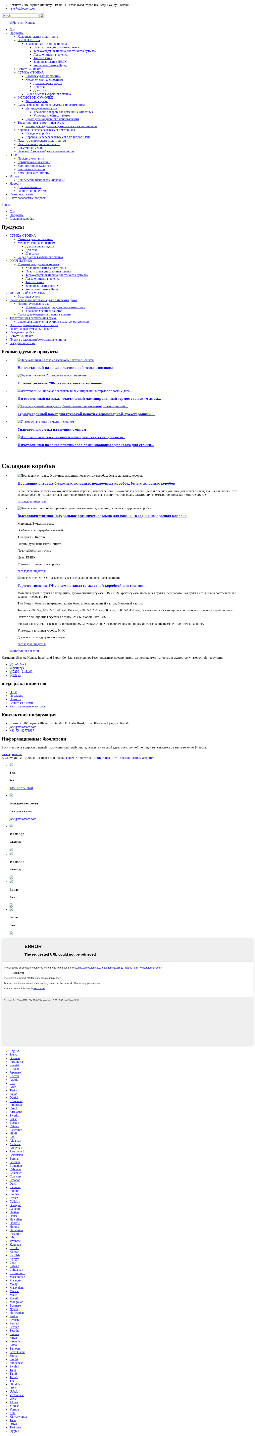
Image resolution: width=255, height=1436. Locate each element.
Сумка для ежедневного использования (52, 119)
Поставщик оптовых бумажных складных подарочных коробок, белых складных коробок (96, 483)
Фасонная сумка (37, 101)
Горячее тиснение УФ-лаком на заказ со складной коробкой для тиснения (81, 585)
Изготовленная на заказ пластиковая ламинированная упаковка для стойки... (86, 445)
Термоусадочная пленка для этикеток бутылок (64, 51)
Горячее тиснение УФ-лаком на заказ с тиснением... (62, 383)
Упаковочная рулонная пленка (46, 43)
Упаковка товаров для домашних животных (63, 112)
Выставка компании (31, 169)
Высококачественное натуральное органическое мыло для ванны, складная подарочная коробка (102, 516)
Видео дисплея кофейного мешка (48, 94)
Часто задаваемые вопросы (28, 198)
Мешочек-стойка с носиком (44, 79)
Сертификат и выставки (34, 162)
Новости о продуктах (32, 190)
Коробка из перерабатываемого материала (46, 129)
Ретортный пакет (29, 69)
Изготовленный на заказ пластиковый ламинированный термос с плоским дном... (89, 398)
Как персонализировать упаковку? (41, 180)
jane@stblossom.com (23, 8)
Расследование (12, 754)
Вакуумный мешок (30, 147)
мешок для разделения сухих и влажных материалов (61, 126)
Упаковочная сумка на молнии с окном (52, 429)
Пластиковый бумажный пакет (39, 144)
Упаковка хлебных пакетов (51, 115)
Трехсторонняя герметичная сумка (41, 122)
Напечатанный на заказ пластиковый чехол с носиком (65, 367)
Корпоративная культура (34, 165)
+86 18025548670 (21, 788)
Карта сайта (102, 757)
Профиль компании (31, 158)
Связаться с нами (21, 194)
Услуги (14, 176)
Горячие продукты (78, 757)
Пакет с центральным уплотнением (42, 140)
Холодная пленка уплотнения (38, 36)
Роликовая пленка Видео (50, 65)
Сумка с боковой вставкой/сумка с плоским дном (51, 104)
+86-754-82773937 (22, 730)
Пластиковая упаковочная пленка (56, 47)
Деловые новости (29, 187)
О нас (13, 155)
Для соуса (40, 90)
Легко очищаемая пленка (50, 54)
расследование (27, 501)
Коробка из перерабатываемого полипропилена (58, 137)
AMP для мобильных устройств (133, 757)
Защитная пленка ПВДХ (50, 61)
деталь (41, 501)
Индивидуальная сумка (41, 108)
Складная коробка (38, 133)
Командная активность (33, 172)
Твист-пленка (42, 58)
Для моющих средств (47, 83)
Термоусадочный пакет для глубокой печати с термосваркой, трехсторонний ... (86, 414)
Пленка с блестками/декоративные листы (46, 151)
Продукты (17, 33)
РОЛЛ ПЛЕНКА (29, 40)
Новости (15, 183)
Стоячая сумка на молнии (43, 76)
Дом (12, 29)
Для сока (39, 86)
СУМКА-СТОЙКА (31, 72)
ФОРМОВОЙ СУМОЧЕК (35, 97)
